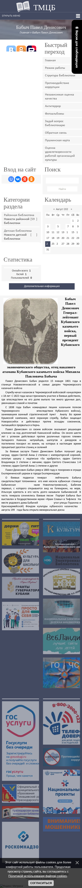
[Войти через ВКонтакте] (18, 179)
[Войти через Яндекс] (25, 179)
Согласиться (41, 883)
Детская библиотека (18, 230)
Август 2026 (62, 209)
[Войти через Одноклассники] (31, 179)
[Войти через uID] (11, 179)
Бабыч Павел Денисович (47, 32)
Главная (24, 32)
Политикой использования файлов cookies (37, 876)
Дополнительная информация (42, 286)
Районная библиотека (19, 215)
